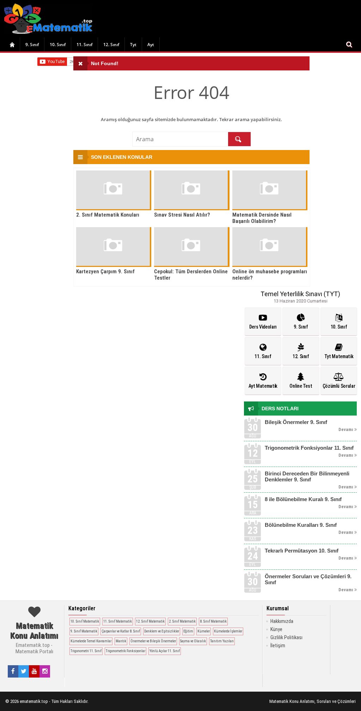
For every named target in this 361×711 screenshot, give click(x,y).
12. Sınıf (111, 45)
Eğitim (188, 631)
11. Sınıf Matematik (117, 621)
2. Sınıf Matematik (182, 621)
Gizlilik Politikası (286, 637)
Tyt (133, 45)
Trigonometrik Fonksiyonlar (125, 651)
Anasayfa (12, 44)
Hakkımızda (281, 621)
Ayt (150, 45)
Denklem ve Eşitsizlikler (161, 631)
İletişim (277, 645)
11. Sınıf (84, 45)
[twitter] (23, 671)
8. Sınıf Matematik (213, 621)
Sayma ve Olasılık (193, 641)
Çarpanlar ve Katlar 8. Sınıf (121, 631)
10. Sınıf (58, 45)
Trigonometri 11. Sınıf (86, 651)
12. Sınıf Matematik (150, 621)
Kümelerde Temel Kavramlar (91, 641)
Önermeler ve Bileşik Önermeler (153, 641)
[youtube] (34, 671)
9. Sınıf (32, 45)
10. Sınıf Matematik (85, 621)
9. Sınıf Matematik (84, 631)
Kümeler (203, 631)
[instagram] (45, 671)
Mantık (121, 641)
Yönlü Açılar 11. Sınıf (164, 651)
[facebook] (13, 671)
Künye (276, 629)
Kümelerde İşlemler (228, 631)
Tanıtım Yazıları (222, 641)
